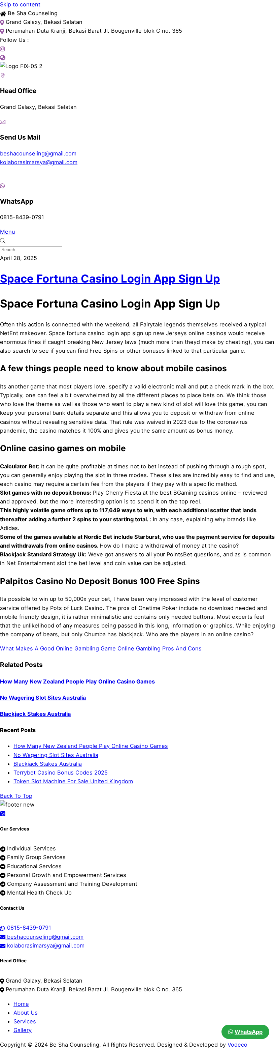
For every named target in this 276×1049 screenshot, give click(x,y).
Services (24, 1021)
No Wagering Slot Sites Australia (43, 697)
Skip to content (20, 4)
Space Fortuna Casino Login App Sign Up (110, 278)
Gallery (22, 1030)
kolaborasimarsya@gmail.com (38, 162)
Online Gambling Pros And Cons (159, 648)
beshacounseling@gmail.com (38, 153)
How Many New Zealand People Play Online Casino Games (77, 681)
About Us (25, 1012)
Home (21, 1003)
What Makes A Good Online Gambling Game (58, 648)
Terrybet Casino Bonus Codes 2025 (60, 772)
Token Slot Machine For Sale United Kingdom (73, 781)
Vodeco (237, 1044)
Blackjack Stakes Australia (35, 713)
